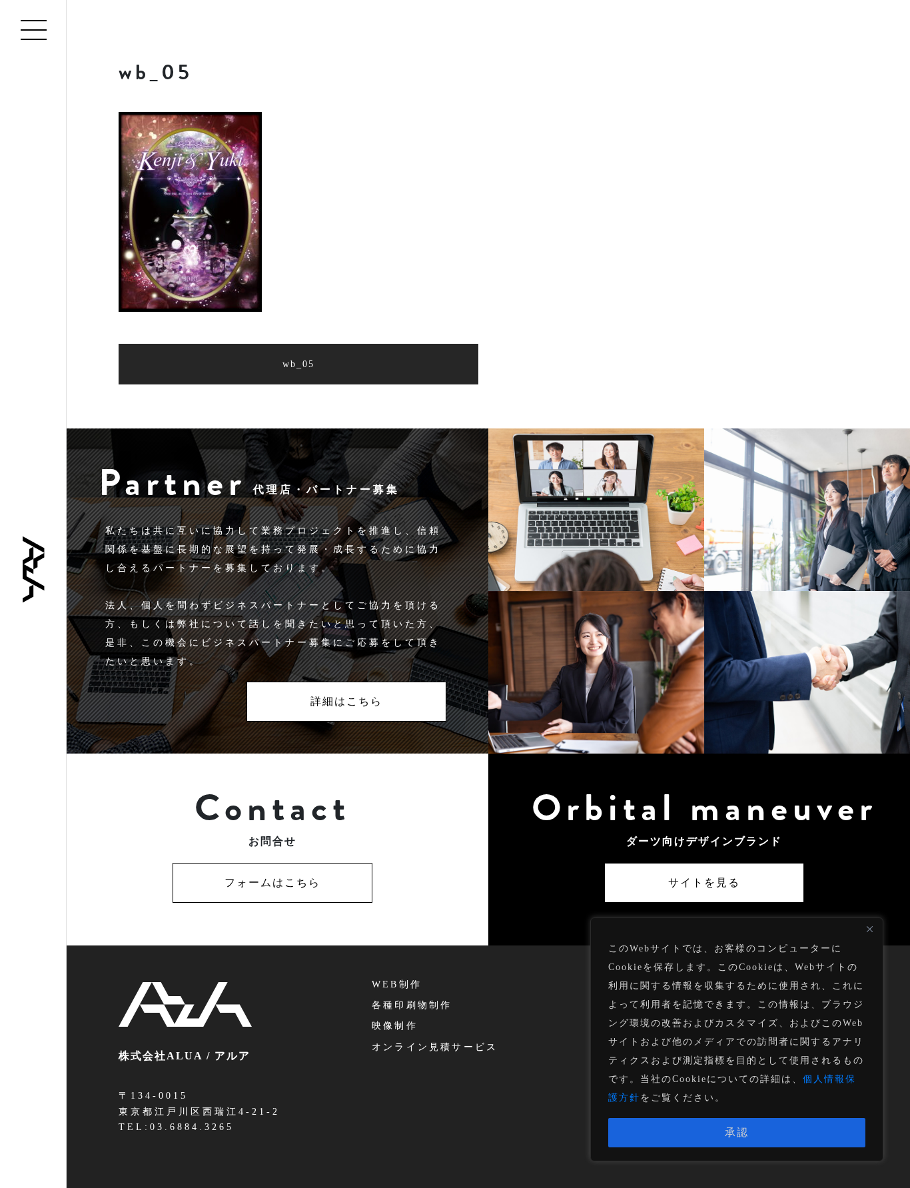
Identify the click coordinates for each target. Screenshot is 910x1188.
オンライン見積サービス (435, 1047)
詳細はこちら (346, 701)
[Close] (869, 929)
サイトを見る (704, 882)
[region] (736, 1039)
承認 (737, 1132)
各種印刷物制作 (412, 1005)
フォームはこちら (272, 882)
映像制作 (395, 1026)
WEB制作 (397, 984)
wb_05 (298, 364)
